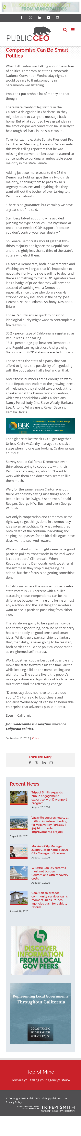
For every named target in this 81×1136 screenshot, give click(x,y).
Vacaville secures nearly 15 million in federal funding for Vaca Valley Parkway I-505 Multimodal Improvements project (50, 825)
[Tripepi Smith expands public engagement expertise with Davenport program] (19, 798)
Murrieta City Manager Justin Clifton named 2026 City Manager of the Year (49, 849)
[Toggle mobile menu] (73, 30)
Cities (35, 738)
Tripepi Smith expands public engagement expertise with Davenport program (49, 798)
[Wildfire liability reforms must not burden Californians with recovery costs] (19, 873)
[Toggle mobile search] (65, 30)
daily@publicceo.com (54, 1098)
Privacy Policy (14, 1102)
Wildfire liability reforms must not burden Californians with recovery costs (49, 873)
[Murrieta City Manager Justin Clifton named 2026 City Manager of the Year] (19, 851)
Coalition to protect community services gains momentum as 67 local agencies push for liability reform (49, 900)
